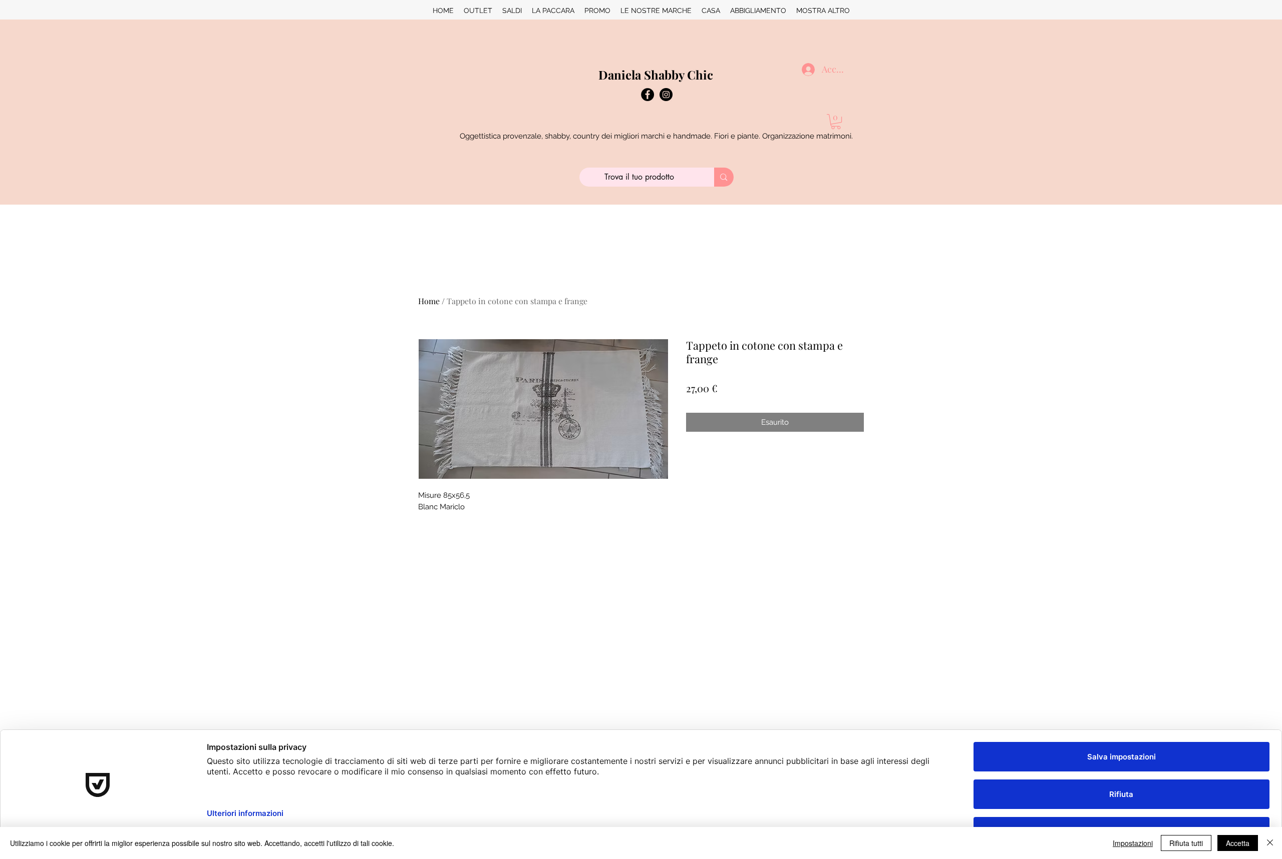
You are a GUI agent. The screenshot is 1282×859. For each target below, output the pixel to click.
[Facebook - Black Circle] (647, 94)
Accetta (1237, 843)
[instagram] (666, 94)
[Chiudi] (1270, 843)
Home (429, 301)
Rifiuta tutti (1186, 843)
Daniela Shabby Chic (655, 75)
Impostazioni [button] (1133, 843)
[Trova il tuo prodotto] (723, 177)
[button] (836, 121)
